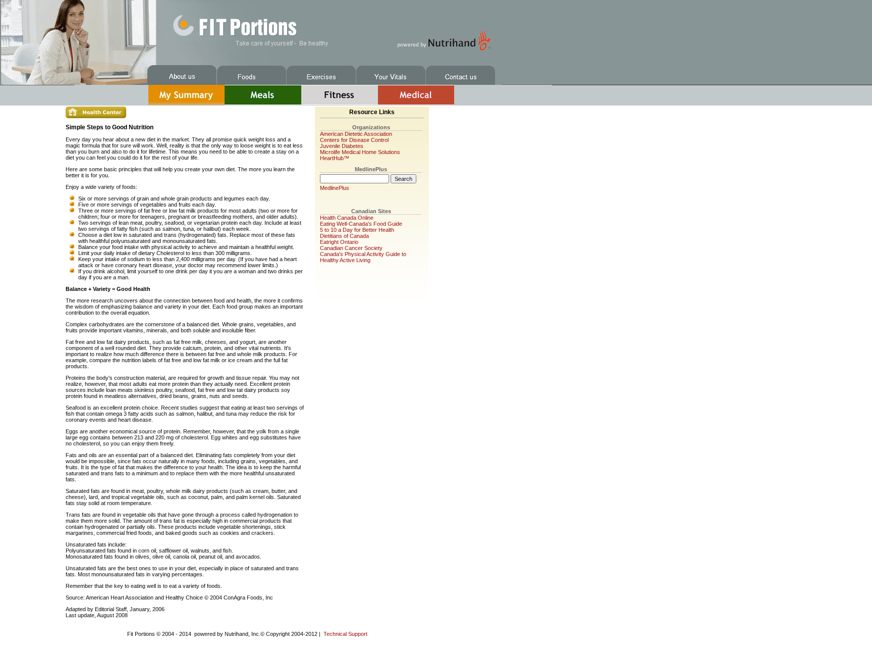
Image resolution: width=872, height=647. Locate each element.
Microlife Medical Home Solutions (360, 152)
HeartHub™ (334, 158)
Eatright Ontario (339, 242)
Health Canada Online (346, 218)
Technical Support (345, 634)
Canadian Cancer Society (351, 248)
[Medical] (416, 95)
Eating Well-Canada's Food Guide (361, 224)
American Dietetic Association (356, 134)
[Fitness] (339, 95)
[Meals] (263, 95)
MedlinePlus (334, 188)
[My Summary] (186, 95)
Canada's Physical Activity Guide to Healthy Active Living (363, 257)
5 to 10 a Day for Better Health (357, 230)
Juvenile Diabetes (341, 146)
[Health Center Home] (96, 112)
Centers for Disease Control (354, 140)
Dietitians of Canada (344, 236)
